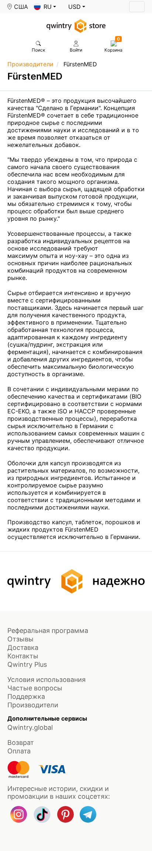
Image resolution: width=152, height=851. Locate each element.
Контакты (22, 656)
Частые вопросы (34, 688)
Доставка (22, 647)
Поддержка (26, 696)
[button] (45, 6)
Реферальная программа (47, 630)
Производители (30, 64)
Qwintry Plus (27, 664)
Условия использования (46, 679)
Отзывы (20, 639)
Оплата (19, 751)
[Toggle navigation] (137, 6)
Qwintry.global (30, 727)
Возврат (20, 742)
